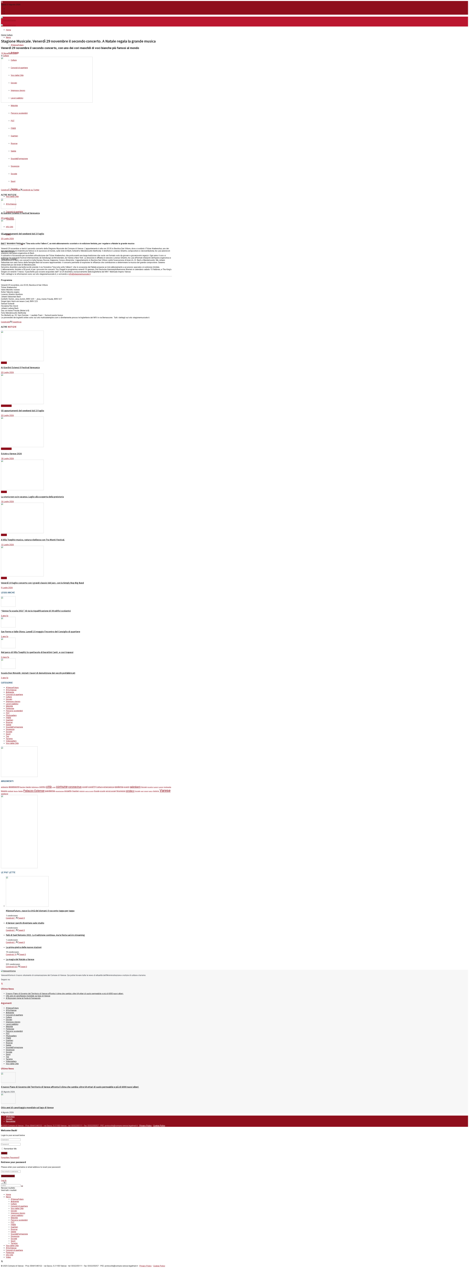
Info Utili (9, 1255)
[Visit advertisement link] (19, 776)
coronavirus (75, 786)
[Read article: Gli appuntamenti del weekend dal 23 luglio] (86, 224)
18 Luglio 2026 (7, 458)
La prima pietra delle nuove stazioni (24, 947)
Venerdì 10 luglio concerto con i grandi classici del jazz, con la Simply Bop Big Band (42, 582)
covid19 (92, 787)
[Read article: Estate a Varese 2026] (86, 432)
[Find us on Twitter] (2, 2)
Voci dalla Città (12, 196)
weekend (4, 794)
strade (146, 791)
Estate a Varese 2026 (11, 453)
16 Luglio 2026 (7, 501)
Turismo (9, 738)
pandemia (50, 791)
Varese (165, 790)
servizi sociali (111, 791)
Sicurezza (15, 166)
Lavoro (161, 787)
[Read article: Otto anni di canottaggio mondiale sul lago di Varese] (86, 1098)
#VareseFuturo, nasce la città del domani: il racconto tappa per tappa (40, 910)
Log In (3, 1180)
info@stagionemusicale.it (80, 274)
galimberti (135, 786)
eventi (126, 787)
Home (8, 30)
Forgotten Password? (10, 1157)
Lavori (156, 787)
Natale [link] (115, 243)
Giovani (9, 699)
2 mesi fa (5, 657)
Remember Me (10, 1149)
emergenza (108, 787)
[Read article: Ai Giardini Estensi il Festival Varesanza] (86, 203)
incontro (150, 787)
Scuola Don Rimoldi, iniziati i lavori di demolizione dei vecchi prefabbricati (38, 673)
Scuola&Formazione (19, 158)
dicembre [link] (11, 243)
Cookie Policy (159, 1125)
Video (8, 1257)
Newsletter (10, 13)
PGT (12, 121)
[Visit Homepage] (8, 20)
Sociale (14, 174)
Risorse (14, 143)
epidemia (118, 787)
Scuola (96, 791)
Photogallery (11, 715)
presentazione (59, 791)
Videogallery (11, 741)
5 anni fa (4, 616)
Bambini (23, 787)
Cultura (9, 35)
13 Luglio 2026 (7, 544)
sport (142, 791)
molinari (10, 791)
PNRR (13, 128)
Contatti (9, 11)
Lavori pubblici (12, 704)
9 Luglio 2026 (7, 587)
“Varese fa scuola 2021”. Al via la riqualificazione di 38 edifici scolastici (36, 610)
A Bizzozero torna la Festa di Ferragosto (23, 998)
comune (62, 786)
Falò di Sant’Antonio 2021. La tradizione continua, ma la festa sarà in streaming (45, 935)
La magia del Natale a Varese (20, 959)
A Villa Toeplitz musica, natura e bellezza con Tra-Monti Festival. (33, 539)
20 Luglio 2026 (7, 218)
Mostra (16, 791)
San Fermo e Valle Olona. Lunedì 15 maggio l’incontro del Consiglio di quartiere (40, 631)
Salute (13, 151)
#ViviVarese (6, 406)
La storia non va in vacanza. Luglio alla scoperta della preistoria (32, 496)
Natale (20, 791)
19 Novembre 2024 (9, 53)
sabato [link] (147, 269)
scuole (102, 791)
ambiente (4, 787)
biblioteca (35, 787)
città (49, 786)
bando (28, 787)
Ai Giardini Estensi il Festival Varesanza (20, 213)
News (8, 37)
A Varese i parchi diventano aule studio (25, 923)
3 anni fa (4, 636)
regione (82, 791)
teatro (151, 791)
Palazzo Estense (33, 790)
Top (7, 736)
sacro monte (89, 791)
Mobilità (14, 105)
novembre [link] (15, 248)
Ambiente (10, 692)
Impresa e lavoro (13, 701)
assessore (14, 786)
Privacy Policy (145, 1125)
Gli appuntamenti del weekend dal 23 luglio (22, 233)
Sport (13, 181)
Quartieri (14, 136)
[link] (115, 243)
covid (84, 787)
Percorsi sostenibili (19, 113)
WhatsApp (10, 9)
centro (42, 787)
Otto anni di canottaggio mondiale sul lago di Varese (28, 996)
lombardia (167, 787)
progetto (68, 791)
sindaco (130, 790)
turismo (156, 791)
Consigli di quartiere (14, 694)
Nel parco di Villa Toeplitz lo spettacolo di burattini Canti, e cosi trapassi (37, 652)
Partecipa (10, 708)
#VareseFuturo (17, 45)
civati (54, 787)
